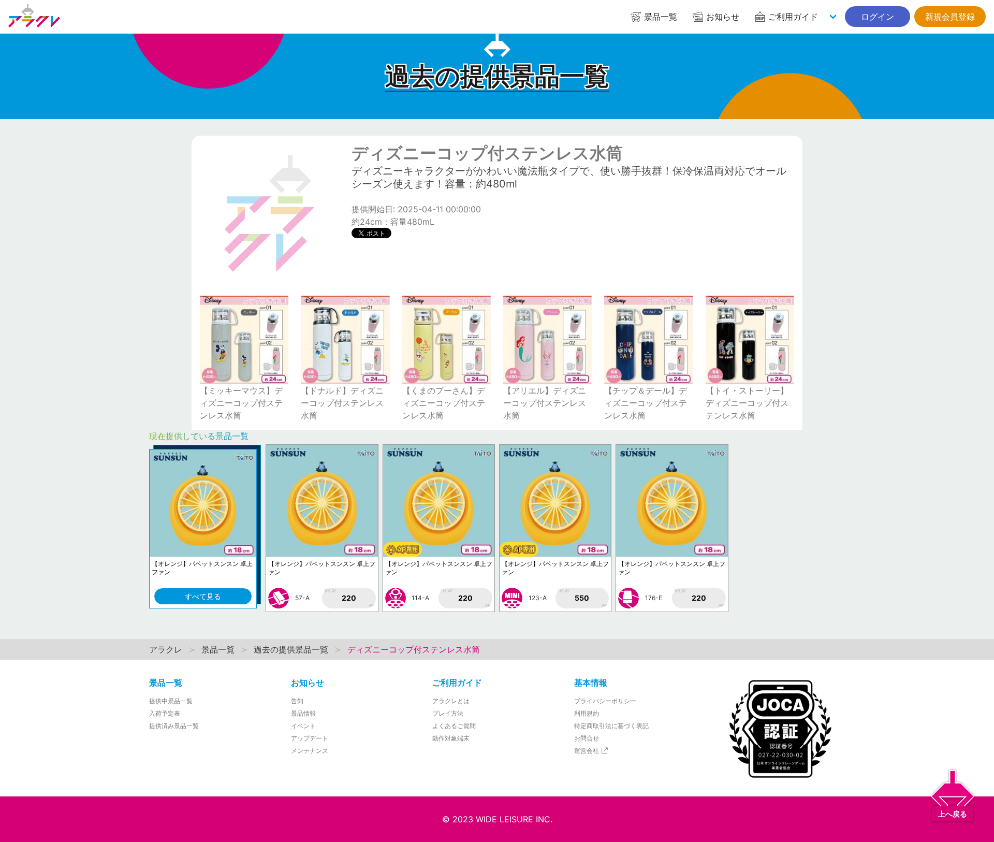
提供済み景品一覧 (174, 726)
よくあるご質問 (454, 726)
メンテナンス (309, 750)
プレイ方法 (447, 713)
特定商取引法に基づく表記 (611, 726)
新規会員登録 (950, 16)
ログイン (877, 16)
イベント (303, 726)
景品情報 (303, 713)
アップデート (309, 738)
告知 (297, 701)
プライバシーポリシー (605, 701)
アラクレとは (451, 701)
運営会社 (587, 750)
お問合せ (586, 738)
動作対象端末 (451, 738)
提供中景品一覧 (171, 701)
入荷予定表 (164, 713)
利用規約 (586, 713)
